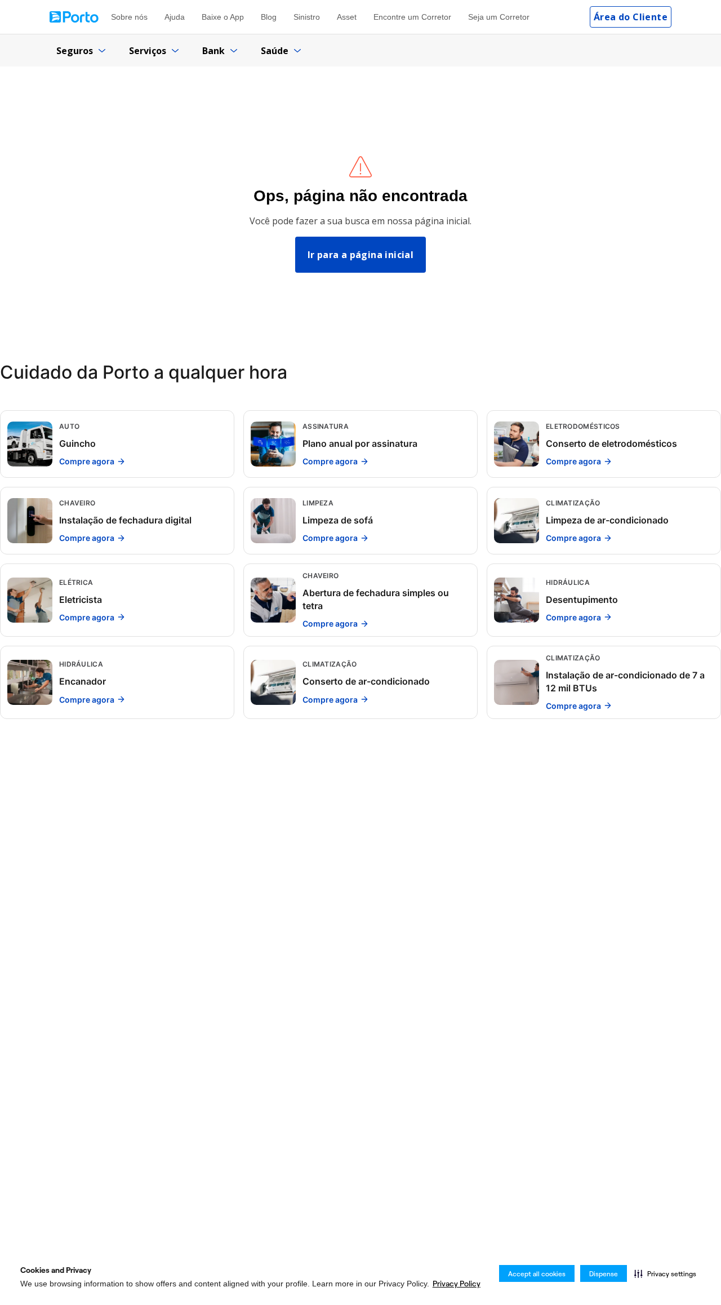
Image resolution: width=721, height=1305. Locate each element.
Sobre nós (129, 16)
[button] (665, 1273)
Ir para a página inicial (361, 254)
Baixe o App (223, 16)
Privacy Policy (456, 1283)
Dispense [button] (603, 1273)
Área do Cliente (630, 17)
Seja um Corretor (498, 16)
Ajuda (174, 16)
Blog (269, 16)
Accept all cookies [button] (537, 1273)
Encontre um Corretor (412, 16)
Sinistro (306, 16)
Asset (347, 16)
